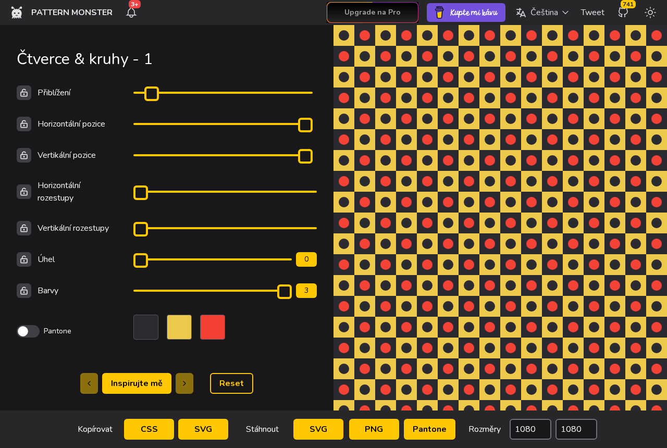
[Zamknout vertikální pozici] (24, 155)
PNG (374, 429)
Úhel (46, 259)
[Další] (184, 383)
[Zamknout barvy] (24, 290)
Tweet (592, 12)
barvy (48, 290)
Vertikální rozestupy (73, 228)
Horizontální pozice (71, 124)
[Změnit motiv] (650, 12)
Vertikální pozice (67, 155)
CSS (149, 429)
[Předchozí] (89, 383)
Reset (231, 383)
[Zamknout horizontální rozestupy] (24, 191)
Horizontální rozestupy (59, 192)
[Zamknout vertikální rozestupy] (24, 228)
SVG (203, 429)
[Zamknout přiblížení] (24, 92)
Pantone (430, 429)
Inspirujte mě (137, 383)
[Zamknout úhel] (24, 259)
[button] (542, 12)
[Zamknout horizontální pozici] (24, 124)
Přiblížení (54, 92)
